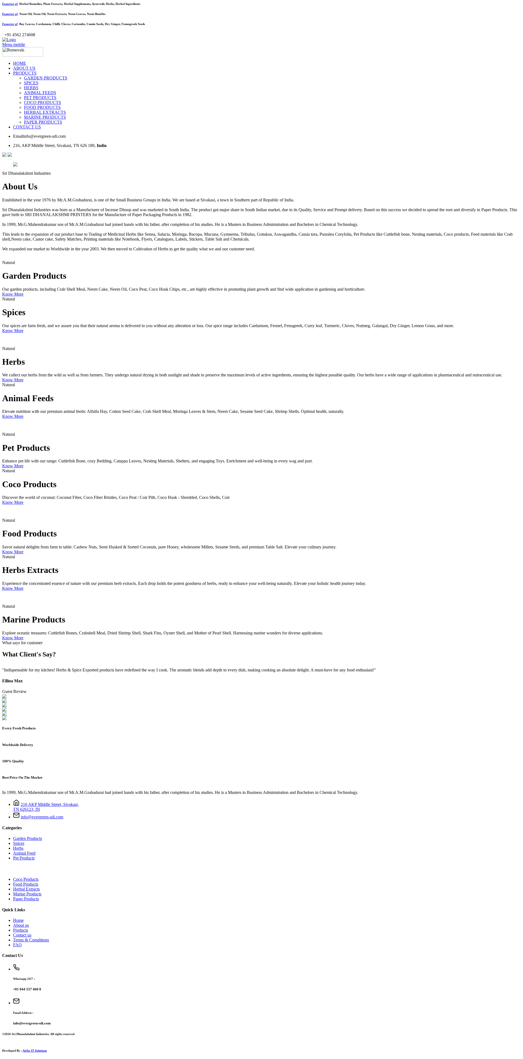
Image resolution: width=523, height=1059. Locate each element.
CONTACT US (27, 127)
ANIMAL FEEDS (40, 92)
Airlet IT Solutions (35, 1050)
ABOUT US (24, 68)
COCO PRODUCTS (42, 102)
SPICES (31, 83)
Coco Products (25, 879)
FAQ (17, 945)
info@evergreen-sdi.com (42, 817)
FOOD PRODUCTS (42, 107)
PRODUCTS (25, 73)
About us (21, 925)
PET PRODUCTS (40, 97)
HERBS (31, 87)
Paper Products (26, 899)
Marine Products (27, 894)
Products (20, 930)
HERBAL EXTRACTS (45, 112)
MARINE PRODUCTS (45, 117)
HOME (19, 63)
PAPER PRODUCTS (43, 122)
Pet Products (24, 858)
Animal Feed (24, 853)
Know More (12, 294)
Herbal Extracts (26, 889)
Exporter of (10, 3)
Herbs (18, 848)
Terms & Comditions (31, 940)
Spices (18, 843)
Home (18, 920)
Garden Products (27, 838)
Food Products (25, 884)
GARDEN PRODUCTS (45, 78)
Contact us (22, 935)
